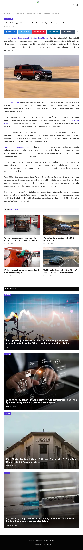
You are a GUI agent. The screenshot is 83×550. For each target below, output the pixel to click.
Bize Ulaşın (47, 544)
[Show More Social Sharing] (77, 32)
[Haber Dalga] (41, 5)
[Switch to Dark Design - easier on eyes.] (73, 5)
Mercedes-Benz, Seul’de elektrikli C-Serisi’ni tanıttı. (59, 239)
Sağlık (7, 473)
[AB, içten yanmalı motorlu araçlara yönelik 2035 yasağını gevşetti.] (22, 257)
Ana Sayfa (37, 544)
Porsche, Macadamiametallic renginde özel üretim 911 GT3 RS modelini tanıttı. (20, 239)
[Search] (77, 5)
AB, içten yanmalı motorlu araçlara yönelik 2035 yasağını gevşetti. (21, 271)
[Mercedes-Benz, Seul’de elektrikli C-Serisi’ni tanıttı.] (61, 225)
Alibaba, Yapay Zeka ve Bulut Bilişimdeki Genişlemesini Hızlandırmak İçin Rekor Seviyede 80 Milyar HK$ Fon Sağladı (41, 401)
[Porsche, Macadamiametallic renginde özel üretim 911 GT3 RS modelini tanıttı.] (22, 225)
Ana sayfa (7, 13)
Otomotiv (8, 19)
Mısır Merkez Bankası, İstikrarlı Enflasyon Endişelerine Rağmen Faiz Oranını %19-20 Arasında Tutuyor (41, 460)
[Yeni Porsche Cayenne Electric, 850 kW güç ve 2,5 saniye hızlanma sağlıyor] (61, 257)
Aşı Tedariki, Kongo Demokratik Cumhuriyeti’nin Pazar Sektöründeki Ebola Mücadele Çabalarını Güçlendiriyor (41, 520)
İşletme (7, 294)
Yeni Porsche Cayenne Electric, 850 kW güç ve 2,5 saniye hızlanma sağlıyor (60, 271)
